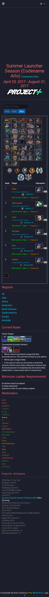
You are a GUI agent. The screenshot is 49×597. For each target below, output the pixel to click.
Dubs (4, 449)
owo (3, 464)
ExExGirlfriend (7, 458)
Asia (4, 297)
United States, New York (20, 234)
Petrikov (15, 231)
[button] (42, 3)
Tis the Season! (8, 485)
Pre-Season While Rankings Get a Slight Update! (21, 513)
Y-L (3, 420)
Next (22, 111)
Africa (5, 301)
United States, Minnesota (20, 192)
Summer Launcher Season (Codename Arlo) (19, 498)
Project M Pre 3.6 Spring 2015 (13, 525)
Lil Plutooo (6, 467)
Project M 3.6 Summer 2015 (13, 523)
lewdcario (6, 406)
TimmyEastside (8, 432)
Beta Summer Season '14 (12, 531)
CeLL (4, 446)
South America (9, 312)
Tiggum (5, 426)
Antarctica (7, 305)
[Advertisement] (24, 34)
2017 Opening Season (10, 508)
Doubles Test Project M (11, 505)
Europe (5, 316)
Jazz (4, 452)
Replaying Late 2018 (10, 488)
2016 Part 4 (6, 510)
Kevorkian (6, 435)
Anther (4, 418)
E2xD (4, 400)
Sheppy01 (6, 455)
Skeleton (5, 461)
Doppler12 (6, 415)
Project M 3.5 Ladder (10, 528)
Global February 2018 (10, 493)
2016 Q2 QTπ (7, 515)
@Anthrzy (39, 593)
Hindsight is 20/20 (9, 483)
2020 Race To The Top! (11, 480)
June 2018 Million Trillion (11, 490)
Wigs (14, 189)
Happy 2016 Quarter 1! (11, 518)
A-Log (4, 412)
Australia (6, 320)
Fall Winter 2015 (8, 520)
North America (9, 309)
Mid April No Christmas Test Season (16, 503)
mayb (4, 438)
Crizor (4, 441)
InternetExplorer (8, 444)
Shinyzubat (17, 203)
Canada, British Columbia (20, 220)
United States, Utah (18, 248)
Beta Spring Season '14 (11, 533)
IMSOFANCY (7, 429)
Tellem (15, 259)
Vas (13, 245)
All (3, 294)
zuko (14, 217)
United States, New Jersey (20, 206)
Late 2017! (6, 495)
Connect (5, 423)
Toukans (5, 409)
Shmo (4, 403)
